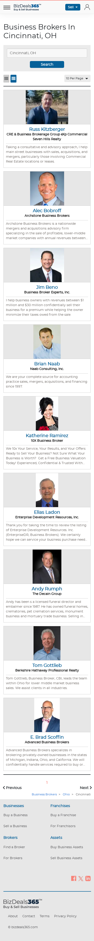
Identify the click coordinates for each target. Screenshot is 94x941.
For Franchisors (63, 826)
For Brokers (12, 858)
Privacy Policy (65, 916)
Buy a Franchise (63, 815)
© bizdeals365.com (23, 927)
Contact (28, 916)
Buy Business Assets (66, 847)
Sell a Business (15, 826)
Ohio (66, 794)
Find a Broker (14, 847)
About (13, 916)
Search (47, 64)
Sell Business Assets (66, 858)
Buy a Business (15, 815)
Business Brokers (44, 794)
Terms (45, 916)
